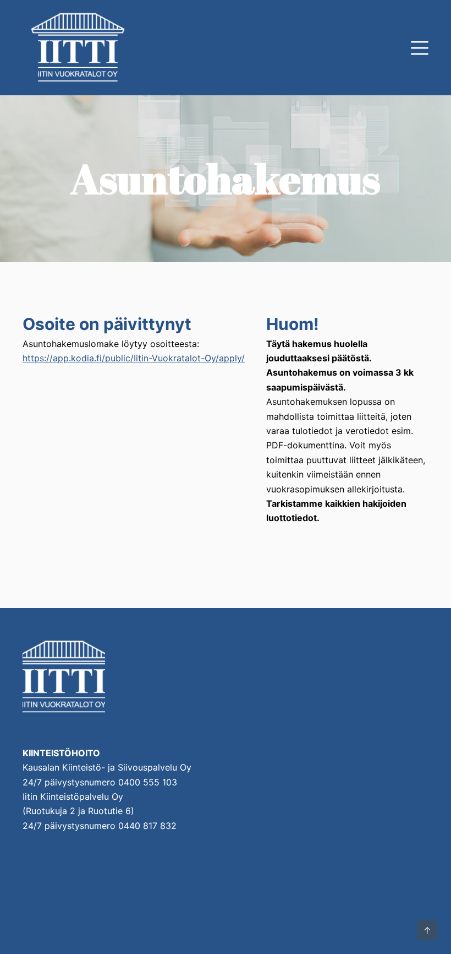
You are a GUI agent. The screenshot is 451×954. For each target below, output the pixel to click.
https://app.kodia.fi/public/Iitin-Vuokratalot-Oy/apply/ (134, 358)
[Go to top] (427, 930)
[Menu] (419, 48)
